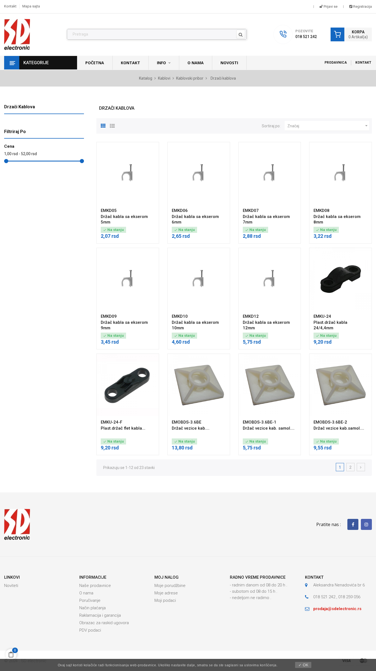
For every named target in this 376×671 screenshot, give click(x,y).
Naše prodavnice (95, 585)
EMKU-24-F (111, 422)
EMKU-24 (322, 316)
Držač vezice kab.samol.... (339, 428)
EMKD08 (321, 210)
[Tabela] (103, 125)
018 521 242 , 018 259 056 (336, 596)
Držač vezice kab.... (190, 428)
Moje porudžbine (170, 585)
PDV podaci (90, 630)
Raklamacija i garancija (100, 615)
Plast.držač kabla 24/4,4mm (330, 325)
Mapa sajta (31, 6)
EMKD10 (180, 316)
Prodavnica (336, 62)
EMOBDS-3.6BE (186, 422)
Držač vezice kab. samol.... (269, 428)
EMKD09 (109, 316)
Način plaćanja (92, 607)
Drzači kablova (19, 106)
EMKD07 (251, 210)
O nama (86, 593)
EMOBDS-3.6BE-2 (330, 422)
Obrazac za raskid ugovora (104, 622)
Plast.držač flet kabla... (123, 428)
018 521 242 (306, 36)
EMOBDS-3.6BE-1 (259, 422)
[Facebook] (352, 524)
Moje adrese (166, 593)
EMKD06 (180, 210)
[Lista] (112, 125)
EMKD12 (251, 316)
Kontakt (10, 6)
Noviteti (11, 585)
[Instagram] (366, 524)
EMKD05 (109, 210)
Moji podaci (165, 600)
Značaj (328, 125)
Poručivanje (89, 600)
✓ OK (303, 665)
